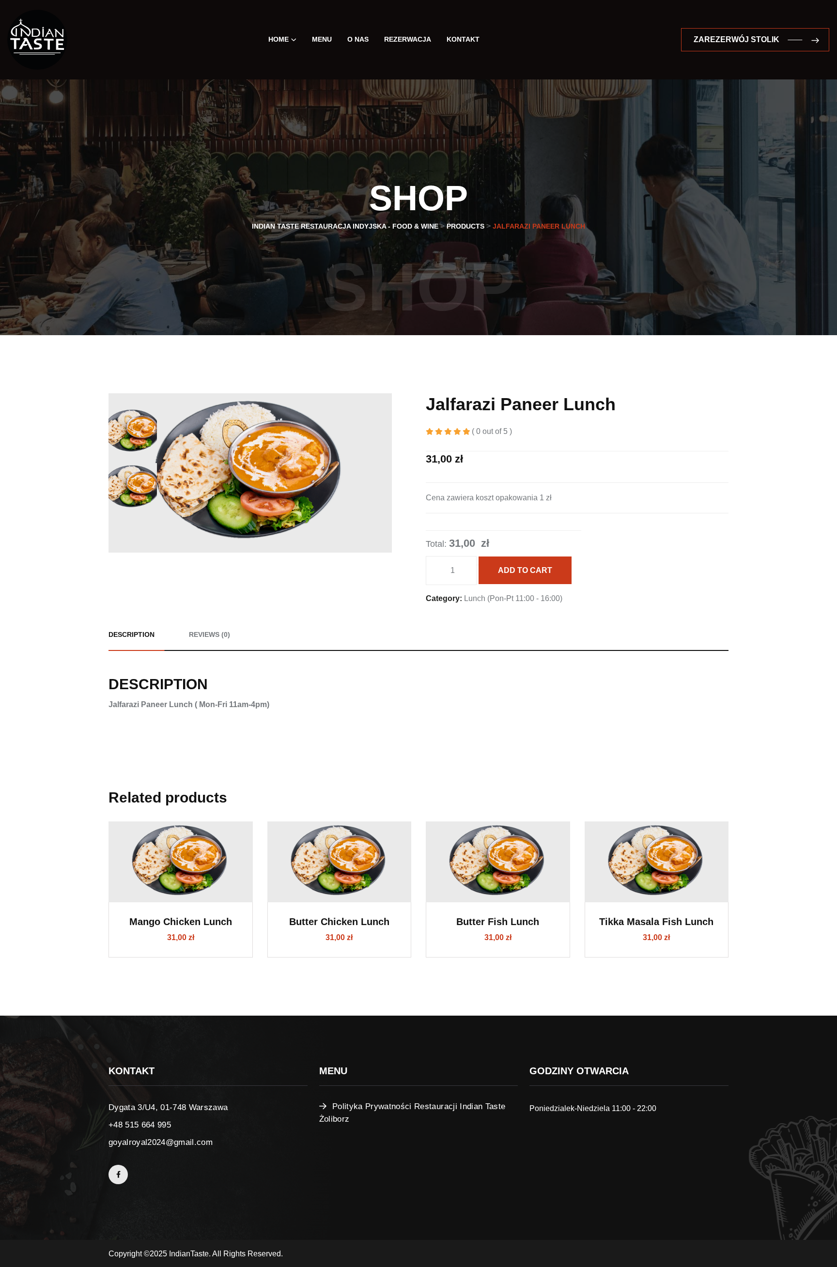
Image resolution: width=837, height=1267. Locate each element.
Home (278, 39)
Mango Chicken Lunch (180, 921)
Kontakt (463, 39)
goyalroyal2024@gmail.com (160, 1142)
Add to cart (525, 570)
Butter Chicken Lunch (339, 921)
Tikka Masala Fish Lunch (656, 921)
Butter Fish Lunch (497, 921)
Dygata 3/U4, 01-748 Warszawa (168, 1107)
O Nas (358, 39)
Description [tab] (131, 634)
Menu (322, 39)
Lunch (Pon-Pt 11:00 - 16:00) (513, 598)
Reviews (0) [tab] (209, 634)
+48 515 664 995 (139, 1124)
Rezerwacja (407, 39)
